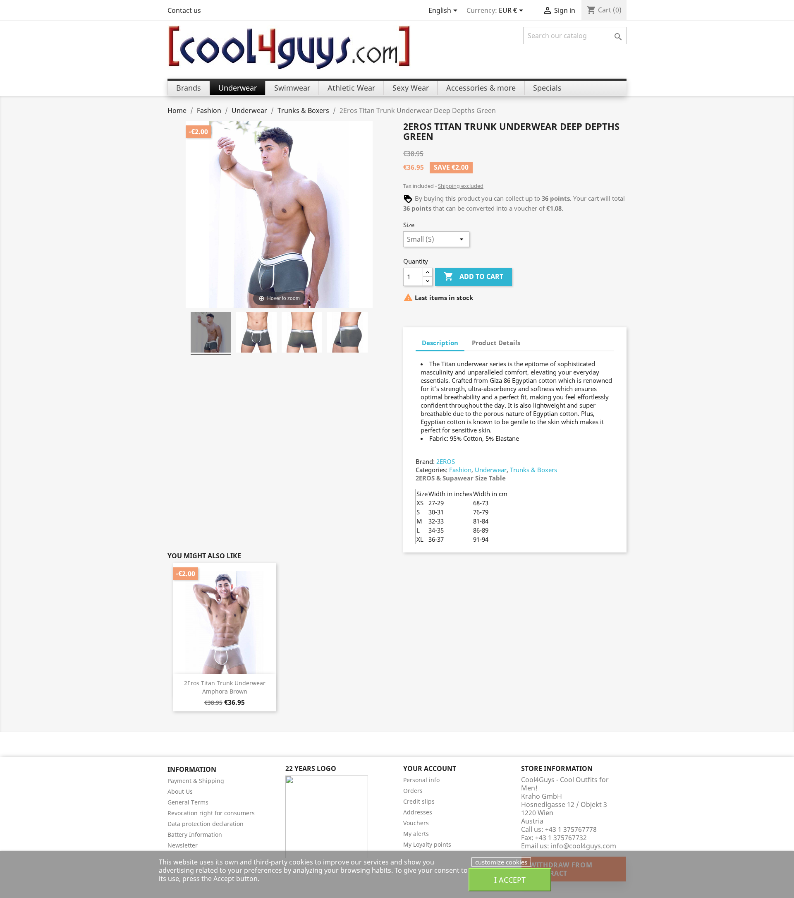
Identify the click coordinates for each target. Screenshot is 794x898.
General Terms (187, 802)
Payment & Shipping (195, 781)
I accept (510, 879)
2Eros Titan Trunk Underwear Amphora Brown (224, 687)
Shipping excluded (460, 186)
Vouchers (416, 823)
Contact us (184, 10)
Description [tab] (440, 343)
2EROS (445, 461)
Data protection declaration (205, 824)
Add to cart (473, 276)
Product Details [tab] (496, 343)
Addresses (417, 812)
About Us (180, 791)
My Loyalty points (427, 844)
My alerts (416, 834)
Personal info (421, 780)
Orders (413, 791)
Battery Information (194, 834)
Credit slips (419, 801)
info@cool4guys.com (583, 845)
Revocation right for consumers (211, 813)
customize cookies (501, 862)
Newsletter (182, 845)
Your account (429, 768)
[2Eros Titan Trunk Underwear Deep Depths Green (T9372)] (211, 333)
